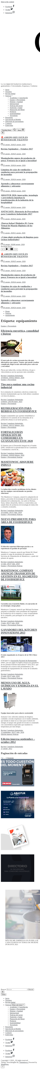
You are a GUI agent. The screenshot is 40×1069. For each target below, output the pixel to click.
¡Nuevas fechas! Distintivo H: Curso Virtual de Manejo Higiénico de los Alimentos (17, 225)
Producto (13, 112)
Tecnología (14, 116)
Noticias (8, 96)
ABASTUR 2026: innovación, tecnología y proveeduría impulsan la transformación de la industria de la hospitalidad (19, 199)
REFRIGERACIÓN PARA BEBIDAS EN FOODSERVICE (19, 410)
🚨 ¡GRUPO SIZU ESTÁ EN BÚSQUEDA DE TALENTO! (14, 138)
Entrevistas (9, 125)
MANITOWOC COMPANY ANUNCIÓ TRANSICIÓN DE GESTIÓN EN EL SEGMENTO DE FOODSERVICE (19, 575)
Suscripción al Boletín (13, 119)
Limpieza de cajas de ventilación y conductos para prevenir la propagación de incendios (19, 172)
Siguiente (10, 758)
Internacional (14, 104)
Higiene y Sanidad (16, 102)
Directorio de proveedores (14, 121)
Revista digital (10, 94)
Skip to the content (7, 2)
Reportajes (9, 117)
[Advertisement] (20, 967)
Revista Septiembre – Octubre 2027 (17, 149)
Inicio (7, 90)
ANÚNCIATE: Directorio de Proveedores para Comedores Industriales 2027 (19, 212)
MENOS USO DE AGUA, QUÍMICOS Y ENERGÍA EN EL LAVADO (20, 685)
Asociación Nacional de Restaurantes (24, 661)
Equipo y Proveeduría (17, 100)
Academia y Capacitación (19, 98)
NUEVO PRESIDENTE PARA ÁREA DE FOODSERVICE (18, 521)
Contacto (8, 123)
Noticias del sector (16, 106)
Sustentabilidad (15, 114)
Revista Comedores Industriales (12, 376)
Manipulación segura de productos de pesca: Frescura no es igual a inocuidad (19, 159)
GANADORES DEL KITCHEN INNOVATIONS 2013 (19, 631)
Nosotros (8, 92)
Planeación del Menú (17, 110)
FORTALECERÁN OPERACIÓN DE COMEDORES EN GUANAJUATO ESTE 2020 (17, 436)
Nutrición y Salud (16, 108)
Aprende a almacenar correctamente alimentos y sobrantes (17, 184)
